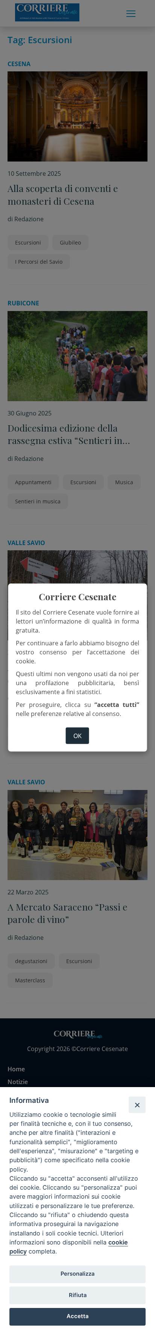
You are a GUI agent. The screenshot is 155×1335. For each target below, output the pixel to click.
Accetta (77, 1316)
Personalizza (77, 1273)
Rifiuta (78, 1295)
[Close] (137, 1104)
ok (77, 735)
